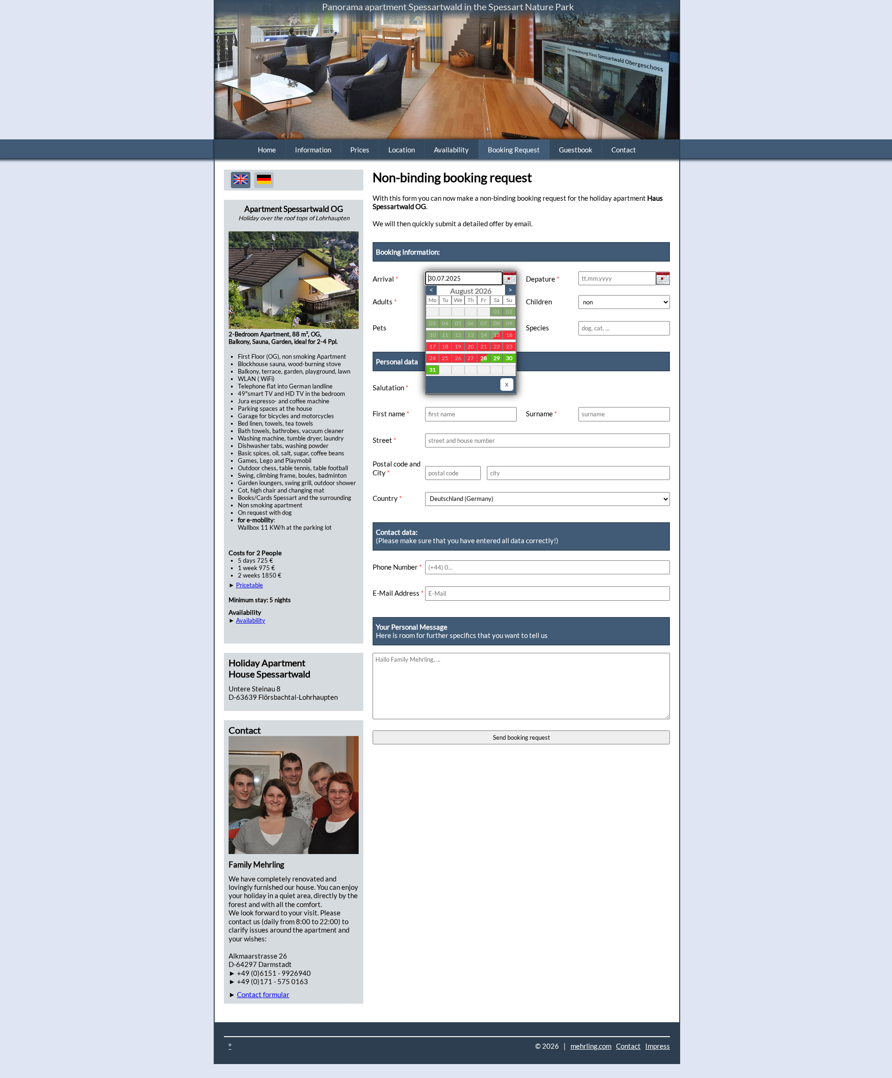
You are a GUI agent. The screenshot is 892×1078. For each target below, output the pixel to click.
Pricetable (249, 585)
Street (384, 440)
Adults (385, 301)
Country (387, 498)
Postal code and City (396, 468)
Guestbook (575, 149)
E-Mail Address (398, 593)
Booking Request (514, 149)
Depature (542, 279)
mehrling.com (591, 1046)
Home (267, 149)
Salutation (390, 387)
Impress (657, 1046)
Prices (359, 149)
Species (537, 327)
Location (401, 149)
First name (391, 413)
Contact (623, 149)
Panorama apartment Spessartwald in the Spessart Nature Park (448, 6)
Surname (541, 413)
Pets (380, 327)
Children (539, 301)
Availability (451, 149)
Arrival (385, 279)
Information (313, 149)
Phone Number (397, 567)
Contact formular (263, 994)
